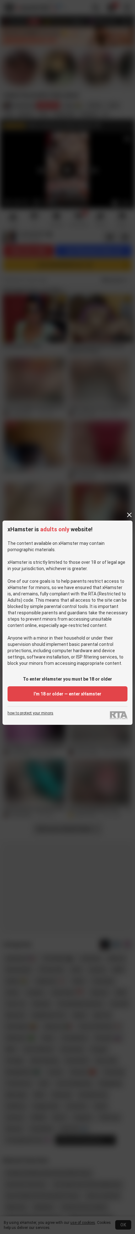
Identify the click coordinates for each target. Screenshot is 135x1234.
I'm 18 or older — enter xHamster (67, 693)
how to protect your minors (30, 713)
